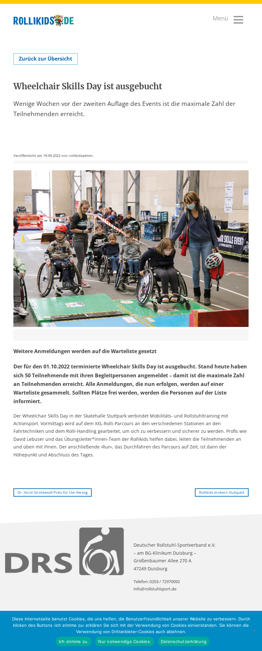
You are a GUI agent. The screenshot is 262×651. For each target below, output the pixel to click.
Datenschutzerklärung (183, 641)
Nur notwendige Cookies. (124, 641)
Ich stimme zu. (74, 641)
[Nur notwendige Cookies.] (254, 631)
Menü (220, 18)
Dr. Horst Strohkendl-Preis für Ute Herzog (53, 492)
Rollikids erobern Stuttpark (221, 492)
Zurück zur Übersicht (45, 58)
